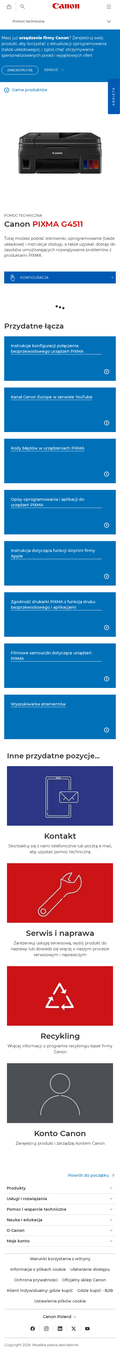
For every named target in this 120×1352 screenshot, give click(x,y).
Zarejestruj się (20, 70)
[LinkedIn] (60, 1328)
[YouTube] (87, 1328)
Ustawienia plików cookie (60, 1301)
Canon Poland (58, 1316)
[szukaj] (22, 6)
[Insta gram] (46, 1328)
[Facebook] (32, 1328)
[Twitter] (73, 1328)
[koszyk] (8, 6)
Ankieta (114, 96)
